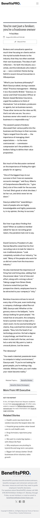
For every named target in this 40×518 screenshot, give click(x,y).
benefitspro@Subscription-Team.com (20, 498)
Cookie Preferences (25, 513)
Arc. (13, 511)
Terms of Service (33, 511)
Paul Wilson (14, 33)
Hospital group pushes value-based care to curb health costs (20, 427)
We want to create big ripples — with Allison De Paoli (18, 440)
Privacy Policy (13, 513)
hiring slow (20, 273)
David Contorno (10, 243)
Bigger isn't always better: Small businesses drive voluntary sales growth (18, 454)
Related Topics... (12, 380)
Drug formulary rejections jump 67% (18, 434)
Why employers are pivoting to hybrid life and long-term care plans (19, 446)
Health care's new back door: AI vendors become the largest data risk (20, 421)
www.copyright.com (18, 404)
